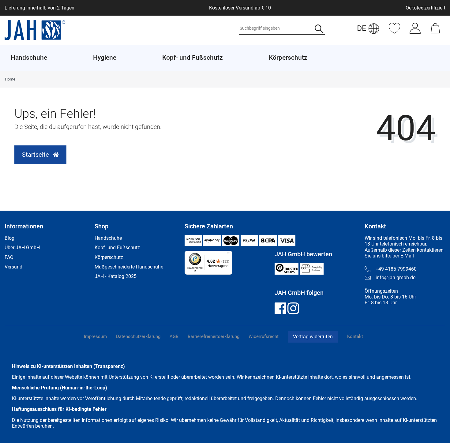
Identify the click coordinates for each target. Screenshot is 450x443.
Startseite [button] (36, 154)
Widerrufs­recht (264, 336)
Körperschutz (109, 257)
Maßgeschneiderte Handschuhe (129, 267)
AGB (174, 336)
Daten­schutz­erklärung (138, 336)
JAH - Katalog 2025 (116, 276)
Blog (9, 238)
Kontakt (355, 336)
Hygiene (104, 57)
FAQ (9, 257)
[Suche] (319, 29)
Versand (13, 267)
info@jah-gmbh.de (395, 277)
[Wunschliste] (394, 31)
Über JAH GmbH (22, 247)
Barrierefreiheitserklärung (213, 336)
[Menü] (228, 254)
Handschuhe (108, 238)
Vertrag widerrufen (313, 337)
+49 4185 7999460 (396, 269)
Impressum (95, 336)
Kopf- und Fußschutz (117, 247)
